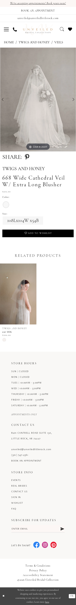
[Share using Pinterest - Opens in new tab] (27, 157)
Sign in (16, 497)
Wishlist (17, 502)
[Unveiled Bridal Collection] (38, 29)
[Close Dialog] (3, 596)
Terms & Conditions (37, 566)
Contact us (19, 491)
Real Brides (19, 485)
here (47, 602)
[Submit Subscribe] (62, 528)
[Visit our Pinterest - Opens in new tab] (53, 545)
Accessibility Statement (38, 575)
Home (9, 42)
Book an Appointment (26, 460)
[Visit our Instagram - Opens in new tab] (45, 545)
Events (16, 480)
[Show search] (62, 29)
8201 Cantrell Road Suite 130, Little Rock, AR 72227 (31, 435)
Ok (72, 596)
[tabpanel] (38, 100)
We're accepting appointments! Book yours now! (38, 3)
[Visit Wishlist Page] (70, 29)
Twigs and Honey (34, 42)
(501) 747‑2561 (19, 455)
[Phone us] (15, 29)
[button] (6, 29)
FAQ (13, 508)
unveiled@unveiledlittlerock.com (31, 449)
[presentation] (18, 293)
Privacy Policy (38, 570)
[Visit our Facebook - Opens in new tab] (36, 545)
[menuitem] (6, 29)
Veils (58, 42)
